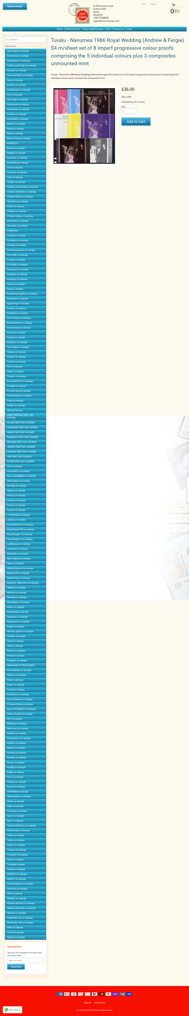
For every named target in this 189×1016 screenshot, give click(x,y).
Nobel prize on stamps (18, 621)
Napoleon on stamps (17, 617)
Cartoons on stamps (17, 172)
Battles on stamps (16, 124)
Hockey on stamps (16, 500)
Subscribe (16, 966)
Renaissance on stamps (19, 738)
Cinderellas (12, 230)
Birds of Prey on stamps (19, 138)
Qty (123, 106)
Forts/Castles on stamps (19, 395)
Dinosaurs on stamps (17, 269)
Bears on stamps (15, 128)
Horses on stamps (16, 505)
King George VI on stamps (20, 539)
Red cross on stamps (17, 728)
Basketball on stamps (17, 119)
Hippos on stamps (16, 490)
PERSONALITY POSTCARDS (21, 665)
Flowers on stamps (16, 376)
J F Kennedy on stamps (18, 515)
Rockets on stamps (16, 752)
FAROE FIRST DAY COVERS (20, 432)
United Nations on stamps (20, 884)
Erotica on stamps (16, 332)
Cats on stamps (15, 177)
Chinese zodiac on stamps (20, 216)
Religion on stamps (16, 733)
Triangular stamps (16, 864)
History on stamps (16, 495)
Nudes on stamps (16, 626)
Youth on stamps (15, 932)
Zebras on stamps (16, 937)
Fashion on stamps (16, 357)
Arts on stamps (14, 94)
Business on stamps (17, 158)
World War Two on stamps (20, 922)
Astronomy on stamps (18, 109)
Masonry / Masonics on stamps (23, 583)
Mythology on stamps (17, 612)
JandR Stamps (94, 1010)
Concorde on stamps (17, 255)
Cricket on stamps (16, 259)
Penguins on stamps (17, 660)
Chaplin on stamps (16, 182)
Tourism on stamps (16, 850)
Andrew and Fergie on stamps (21, 65)
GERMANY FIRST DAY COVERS (22, 437)
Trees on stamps (15, 859)
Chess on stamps (15, 206)
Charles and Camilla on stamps (22, 187)
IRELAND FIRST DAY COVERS (21, 442)
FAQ (108, 29)
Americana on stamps (18, 56)
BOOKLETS (12, 143)
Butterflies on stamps (17, 162)
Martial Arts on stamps (18, 578)
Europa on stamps (16, 337)
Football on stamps (16, 386)
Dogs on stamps (15, 289)
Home (60, 29)
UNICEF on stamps (16, 879)
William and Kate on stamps (21, 903)
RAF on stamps (14, 718)
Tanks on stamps (15, 835)
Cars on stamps (15, 167)
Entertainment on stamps (19, 323)
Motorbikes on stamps (18, 602)
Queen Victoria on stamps (20, 714)
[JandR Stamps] (79, 13)
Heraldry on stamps (16, 485)
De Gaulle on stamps (17, 264)
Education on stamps (17, 298)
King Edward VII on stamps (20, 524)
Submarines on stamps (18, 830)
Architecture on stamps (18, 90)
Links (129, 29)
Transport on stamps (17, 854)
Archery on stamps (16, 85)
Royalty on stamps (16, 767)
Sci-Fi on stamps (15, 777)
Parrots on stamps (16, 651)
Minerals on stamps (17, 597)
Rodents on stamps (16, 757)
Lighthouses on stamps (18, 544)
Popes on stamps (15, 685)
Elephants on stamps (17, 313)
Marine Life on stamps (18, 573)
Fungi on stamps (15, 400)
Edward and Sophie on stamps (22, 293)
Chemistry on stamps (17, 201)
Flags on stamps (15, 371)
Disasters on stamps (17, 279)
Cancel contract (15, 6)
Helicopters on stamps (18, 481)
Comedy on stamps (16, 245)
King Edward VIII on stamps (20, 529)
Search (87, 1002)
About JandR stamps (93, 29)
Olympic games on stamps (20, 631)
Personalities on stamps (19, 670)
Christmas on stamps (17, 221)
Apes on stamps (15, 80)
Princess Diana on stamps (20, 704)
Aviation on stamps (16, 114)
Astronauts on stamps (18, 104)
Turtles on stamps (16, 869)
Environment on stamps (19, 327)
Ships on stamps (15, 806)
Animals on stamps (16, 70)
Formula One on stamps (19, 391)
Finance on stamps (16, 361)
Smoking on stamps (17, 811)
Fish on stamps (14, 366)
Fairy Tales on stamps (18, 347)
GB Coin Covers (15, 410)
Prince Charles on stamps (19, 699)
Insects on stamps (16, 510)
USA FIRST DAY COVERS (19, 456)
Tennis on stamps (16, 840)
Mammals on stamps (17, 553)
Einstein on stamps (16, 308)
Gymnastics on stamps (18, 471)
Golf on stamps (14, 466)
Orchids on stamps (16, 636)
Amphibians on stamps (18, 60)
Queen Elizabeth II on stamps (21, 709)
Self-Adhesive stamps (17, 791)
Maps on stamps (15, 563)
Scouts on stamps (16, 786)
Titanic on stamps (16, 845)
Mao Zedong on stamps (19, 558)
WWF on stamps (15, 927)
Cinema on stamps (16, 235)
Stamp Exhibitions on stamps (21, 825)
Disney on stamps (16, 284)
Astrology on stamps (17, 99)
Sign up (153, 4)
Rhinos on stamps (16, 748)
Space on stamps (15, 816)
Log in (143, 4)
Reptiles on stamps (16, 743)
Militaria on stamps (16, 592)
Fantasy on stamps (16, 352)
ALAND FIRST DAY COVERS (20, 422)
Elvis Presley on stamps (19, 318)
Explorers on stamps (17, 342)
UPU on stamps (14, 893)
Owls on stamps (15, 646)
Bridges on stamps (16, 153)
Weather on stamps (16, 898)
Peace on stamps (15, 655)
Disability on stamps (17, 274)
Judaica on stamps (16, 519)
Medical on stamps (16, 587)
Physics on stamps (16, 675)
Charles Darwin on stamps (20, 196)
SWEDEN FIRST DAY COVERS (21, 451)
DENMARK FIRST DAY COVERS (22, 427)
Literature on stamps (17, 549)
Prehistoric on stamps (18, 694)
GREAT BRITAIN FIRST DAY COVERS (20, 416)
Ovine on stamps (15, 641)
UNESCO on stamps (17, 874)
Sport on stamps (15, 820)
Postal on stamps (16, 689)
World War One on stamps (20, 918)
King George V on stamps (19, 534)
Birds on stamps (15, 133)
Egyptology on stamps (18, 303)
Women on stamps (16, 913)
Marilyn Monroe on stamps (20, 568)
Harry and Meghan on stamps (21, 476)
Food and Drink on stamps (20, 381)
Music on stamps (15, 607)
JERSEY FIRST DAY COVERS (21, 447)
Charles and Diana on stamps (21, 192)
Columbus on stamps (17, 240)
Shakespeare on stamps (19, 796)
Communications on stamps (21, 250)
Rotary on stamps (16, 762)
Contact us (118, 29)
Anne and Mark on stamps (20, 75)
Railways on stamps (17, 723)
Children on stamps (16, 211)
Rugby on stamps (15, 772)
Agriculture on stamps (18, 51)
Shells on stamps (15, 801)
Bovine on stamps (16, 148)
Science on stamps (16, 782)
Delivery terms (73, 29)
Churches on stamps (17, 226)
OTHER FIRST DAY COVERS (20, 461)
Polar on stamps (15, 680)
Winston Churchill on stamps (21, 908)
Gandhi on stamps (16, 405)
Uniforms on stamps (17, 888)
